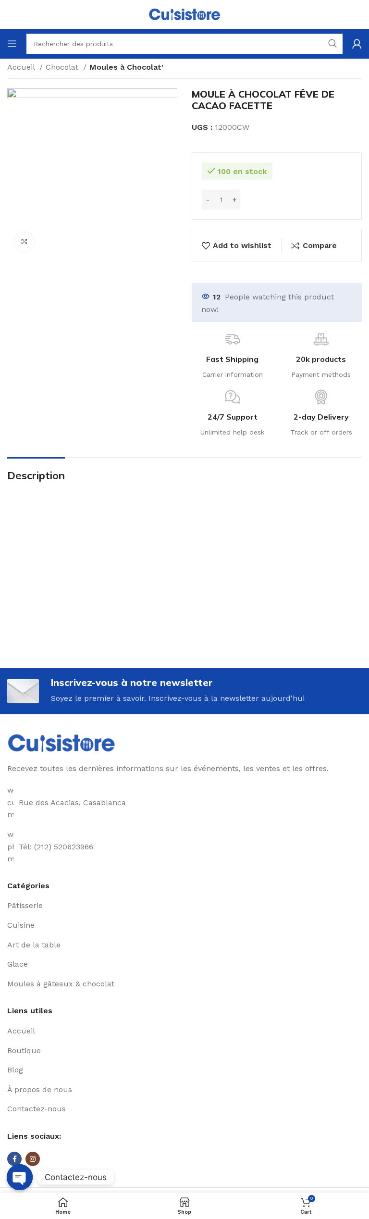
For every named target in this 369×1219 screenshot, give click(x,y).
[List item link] (184, 905)
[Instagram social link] (32, 1159)
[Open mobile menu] (12, 43)
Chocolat (63, 67)
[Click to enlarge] (24, 241)
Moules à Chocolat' (126, 67)
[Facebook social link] (14, 1159)
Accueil (22, 67)
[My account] (357, 43)
